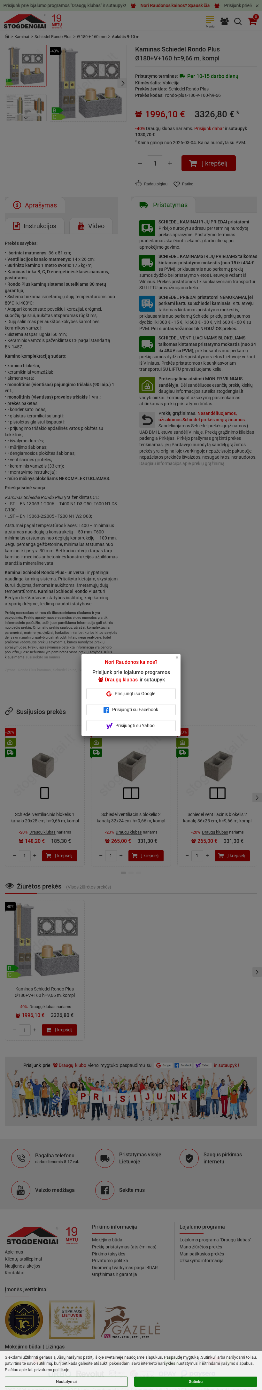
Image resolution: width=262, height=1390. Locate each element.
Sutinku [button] (196, 1381)
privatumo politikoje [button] (51, 1369)
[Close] (180, 660)
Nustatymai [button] (66, 1381)
